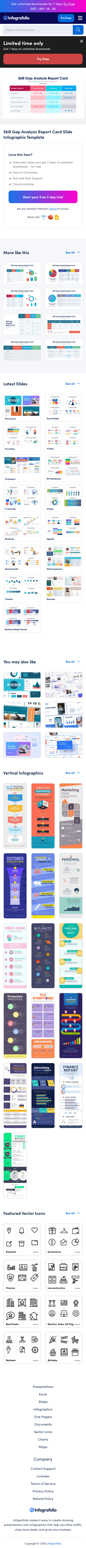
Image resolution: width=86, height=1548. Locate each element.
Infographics (43, 1409)
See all (70, 252)
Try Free (66, 18)
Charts (43, 1439)
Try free (43, 58)
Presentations (43, 1386)
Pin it (5, 78)
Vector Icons (43, 1431)
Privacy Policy (43, 1491)
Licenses (43, 1476)
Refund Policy (43, 1498)
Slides (43, 1401)
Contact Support (43, 1468)
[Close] (81, 41)
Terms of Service (43, 1483)
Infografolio (54, 1543)
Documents (43, 1424)
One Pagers (43, 1416)
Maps (43, 1446)
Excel (43, 1394)
